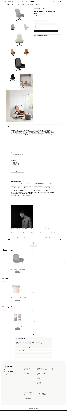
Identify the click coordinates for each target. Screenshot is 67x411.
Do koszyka (17, 272)
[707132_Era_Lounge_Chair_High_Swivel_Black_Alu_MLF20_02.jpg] (19, 39)
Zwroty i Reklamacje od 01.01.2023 (42, 369)
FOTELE (19, 4)
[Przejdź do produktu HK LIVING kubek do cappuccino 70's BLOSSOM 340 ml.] (17, 289)
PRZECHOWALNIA (26, 373)
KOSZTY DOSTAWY (40, 383)
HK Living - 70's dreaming (41, 393)
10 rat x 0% (38, 377)
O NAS (52, 368)
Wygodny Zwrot (39, 368)
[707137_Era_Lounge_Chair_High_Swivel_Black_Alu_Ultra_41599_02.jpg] (12, 78)
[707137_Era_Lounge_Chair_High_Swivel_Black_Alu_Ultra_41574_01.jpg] (12, 52)
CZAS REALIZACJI (40, 379)
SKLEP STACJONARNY (54, 370)
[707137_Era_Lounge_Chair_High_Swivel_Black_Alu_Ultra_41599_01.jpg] (19, 65)
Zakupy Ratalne (39, 384)
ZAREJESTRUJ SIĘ (26, 370)
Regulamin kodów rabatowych (41, 372)
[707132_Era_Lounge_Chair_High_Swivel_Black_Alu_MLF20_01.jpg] (26, 27)
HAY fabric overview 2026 (28, 394)
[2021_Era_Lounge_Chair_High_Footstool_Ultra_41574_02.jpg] (26, 82)
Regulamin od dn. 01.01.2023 (41, 370)
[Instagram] (7, 374)
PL (53, 1)
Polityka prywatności (40, 378)
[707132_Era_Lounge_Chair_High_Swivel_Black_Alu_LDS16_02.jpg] (12, 27)
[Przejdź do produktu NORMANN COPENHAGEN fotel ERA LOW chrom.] (17, 261)
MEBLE (16, 4)
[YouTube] (8, 374)
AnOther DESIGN (8, 4)
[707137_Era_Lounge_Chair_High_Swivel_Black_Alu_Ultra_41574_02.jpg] (26, 52)
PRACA (52, 369)
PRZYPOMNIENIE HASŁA (27, 372)
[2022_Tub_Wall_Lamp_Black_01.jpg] (19, 106)
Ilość (35, 26)
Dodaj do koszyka (46, 30)
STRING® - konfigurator (27, 398)
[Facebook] (5, 374)
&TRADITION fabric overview (28, 391)
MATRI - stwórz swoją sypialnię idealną (29, 399)
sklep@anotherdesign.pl (17, 193)
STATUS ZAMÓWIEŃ (27, 368)
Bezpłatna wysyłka (40, 374)
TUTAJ (46, 190)
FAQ (37, 386)
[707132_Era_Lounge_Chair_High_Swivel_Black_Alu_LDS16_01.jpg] (19, 14)
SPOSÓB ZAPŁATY (40, 382)
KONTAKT (52, 372)
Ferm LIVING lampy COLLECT (41, 394)
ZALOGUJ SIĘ (26, 369)
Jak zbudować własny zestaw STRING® (29, 397)
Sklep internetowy (33, 408)
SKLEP (12, 4)
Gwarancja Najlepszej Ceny (41, 373)
